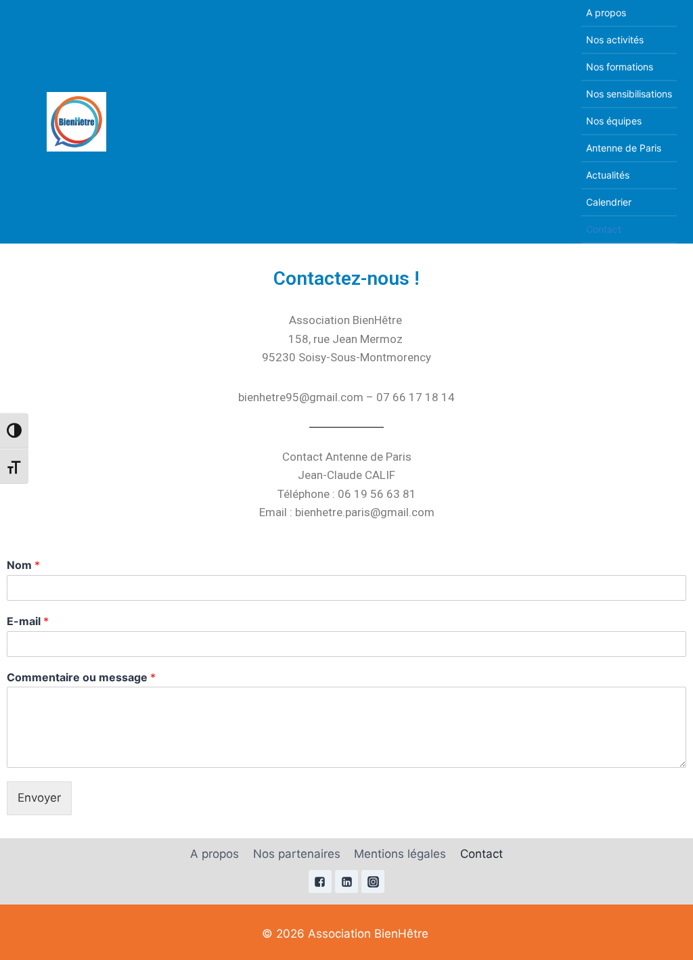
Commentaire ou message (81, 677)
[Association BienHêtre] (76, 122)
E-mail (28, 621)
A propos (606, 12)
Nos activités (615, 39)
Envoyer (39, 797)
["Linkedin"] (346, 881)
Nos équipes (614, 121)
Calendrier (608, 202)
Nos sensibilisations (629, 93)
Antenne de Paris (623, 148)
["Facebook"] (320, 881)
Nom (23, 565)
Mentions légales (400, 854)
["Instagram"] (372, 881)
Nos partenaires (296, 854)
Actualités (607, 175)
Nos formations (619, 66)
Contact (603, 229)
